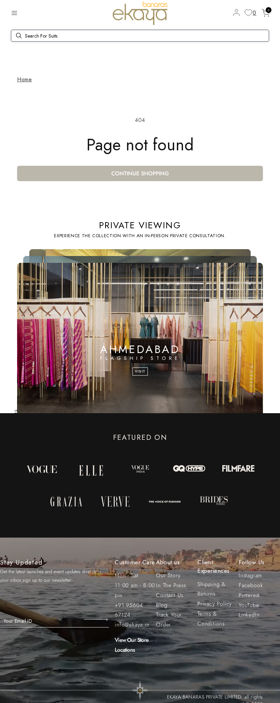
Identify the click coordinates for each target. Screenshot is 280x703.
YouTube (249, 605)
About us (168, 562)
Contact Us (169, 595)
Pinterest (249, 595)
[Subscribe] (96, 619)
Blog (161, 605)
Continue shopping (140, 173)
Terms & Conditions (211, 618)
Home (24, 79)
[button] (14, 13)
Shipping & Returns (211, 589)
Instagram (250, 575)
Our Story (168, 575)
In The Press (171, 585)
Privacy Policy (214, 604)
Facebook (251, 585)
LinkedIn (249, 615)
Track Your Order (169, 619)
